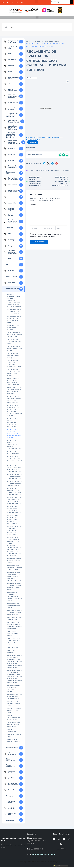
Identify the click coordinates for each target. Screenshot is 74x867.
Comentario (33, 204)
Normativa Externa (51, 41)
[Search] (71, 2)
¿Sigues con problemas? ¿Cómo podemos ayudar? (45, 170)
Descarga (33, 142)
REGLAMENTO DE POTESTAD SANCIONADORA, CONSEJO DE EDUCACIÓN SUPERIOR (59, 181)
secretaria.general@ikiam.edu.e (43, 854)
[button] (36, 1)
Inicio (28, 41)
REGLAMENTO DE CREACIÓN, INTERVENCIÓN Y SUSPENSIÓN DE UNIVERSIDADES (35, 181)
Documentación (37, 41)
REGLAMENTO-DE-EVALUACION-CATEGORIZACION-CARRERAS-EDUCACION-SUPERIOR (44, 138)
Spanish (57, 866)
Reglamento (30, 147)
